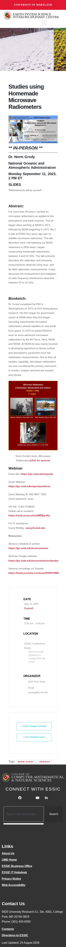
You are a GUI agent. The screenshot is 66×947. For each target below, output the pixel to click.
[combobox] (24, 814)
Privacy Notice (11, 878)
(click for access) (40, 460)
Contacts (8, 928)
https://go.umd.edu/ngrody (37, 474)
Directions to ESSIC (15, 935)
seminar (44, 762)
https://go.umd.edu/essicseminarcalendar (33, 560)
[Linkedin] (46, 798)
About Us (8, 853)
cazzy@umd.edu (35, 528)
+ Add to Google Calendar (34, 726)
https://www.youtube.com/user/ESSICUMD (33, 573)
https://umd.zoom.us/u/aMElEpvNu (29, 515)
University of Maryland (33, 5)
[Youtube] (37, 798)
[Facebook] (20, 798)
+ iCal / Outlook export (34, 737)
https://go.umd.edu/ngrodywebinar (29, 486)
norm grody (26, 762)
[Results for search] (24, 823)
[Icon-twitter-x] (29, 798)
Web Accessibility (13, 885)
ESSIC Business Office (17, 866)
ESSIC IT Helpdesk (14, 872)
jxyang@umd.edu (38, 692)
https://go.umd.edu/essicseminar (28, 548)
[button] (44, 23)
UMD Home (9, 859)
